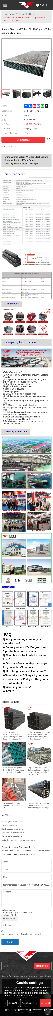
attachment (11, 918)
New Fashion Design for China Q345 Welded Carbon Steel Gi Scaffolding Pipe (14, 770)
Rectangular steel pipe (11, 836)
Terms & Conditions (37, 934)
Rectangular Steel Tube (12, 821)
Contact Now (23, 139)
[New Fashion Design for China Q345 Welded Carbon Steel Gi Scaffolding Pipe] (14, 754)
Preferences (37, 1010)
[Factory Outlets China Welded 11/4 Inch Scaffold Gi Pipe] (14, 789)
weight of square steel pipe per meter (18, 840)
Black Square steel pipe (12, 829)
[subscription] (42, 966)
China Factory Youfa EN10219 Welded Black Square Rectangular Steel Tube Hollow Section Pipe (13, 735)
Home (6, 14)
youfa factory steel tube (12, 832)
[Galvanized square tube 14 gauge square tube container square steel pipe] (39, 789)
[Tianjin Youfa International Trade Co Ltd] (26, 5)
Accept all (45, 1003)
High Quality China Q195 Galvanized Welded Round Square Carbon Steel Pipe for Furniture (38, 771)
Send (10, 942)
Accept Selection (29, 1003)
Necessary (11, 1010)
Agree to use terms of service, (23, 934)
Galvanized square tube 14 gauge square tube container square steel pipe (38, 805)
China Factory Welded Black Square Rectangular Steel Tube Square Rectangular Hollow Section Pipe (39, 735)
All (13, 14)
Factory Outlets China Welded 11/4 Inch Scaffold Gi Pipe (13, 805)
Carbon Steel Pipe (26, 14)
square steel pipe (9, 825)
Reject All (13, 1003)
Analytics (24, 1010)
